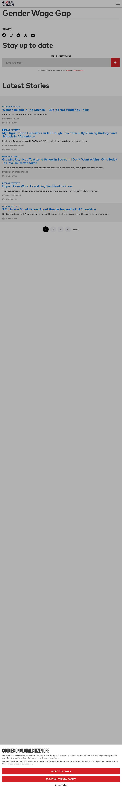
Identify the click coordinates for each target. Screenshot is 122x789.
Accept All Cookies (61, 771)
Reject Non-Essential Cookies (61, 779)
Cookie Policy (61, 785)
